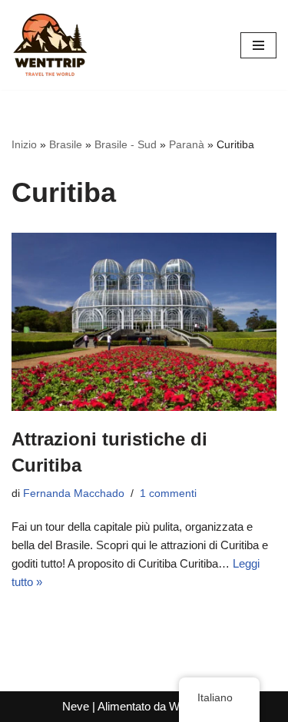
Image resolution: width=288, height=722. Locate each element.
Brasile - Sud (125, 144)
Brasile (65, 144)
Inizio (24, 144)
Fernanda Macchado (73, 493)
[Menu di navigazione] (258, 45)
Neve (75, 706)
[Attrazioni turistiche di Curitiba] (144, 322)
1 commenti (168, 493)
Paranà (186, 144)
